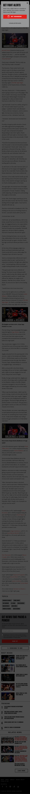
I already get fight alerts (15, 23)
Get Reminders (16, 16)
